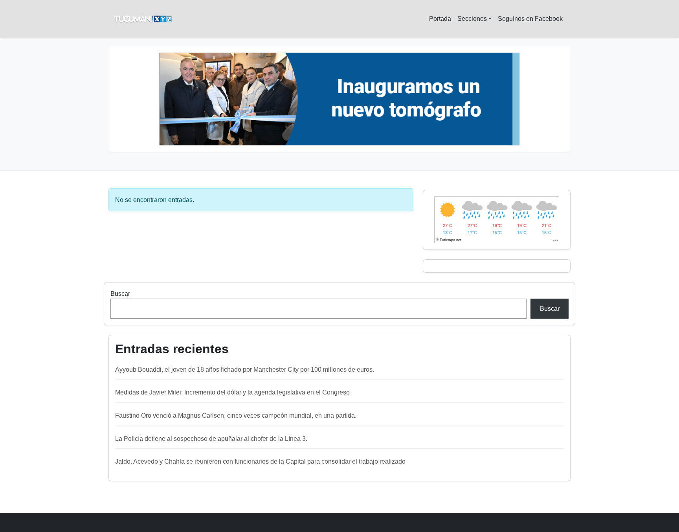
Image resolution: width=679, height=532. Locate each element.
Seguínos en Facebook (530, 18)
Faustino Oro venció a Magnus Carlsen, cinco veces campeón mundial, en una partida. (235, 415)
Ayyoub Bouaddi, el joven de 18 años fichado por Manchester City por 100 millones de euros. (244, 369)
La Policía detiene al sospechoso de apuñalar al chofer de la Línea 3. (211, 438)
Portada (440, 18)
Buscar (120, 293)
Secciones (472, 18)
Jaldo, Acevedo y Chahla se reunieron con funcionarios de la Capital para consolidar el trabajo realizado (260, 461)
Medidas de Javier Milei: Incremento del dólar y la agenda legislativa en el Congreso (232, 392)
